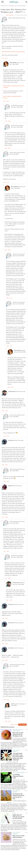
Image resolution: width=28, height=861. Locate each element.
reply (3, 58)
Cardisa (13, 703)
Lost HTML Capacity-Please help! (18, 776)
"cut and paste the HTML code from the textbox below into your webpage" (18, 756)
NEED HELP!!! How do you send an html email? (18, 816)
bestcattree (11, 440)
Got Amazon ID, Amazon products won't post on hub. (18, 796)
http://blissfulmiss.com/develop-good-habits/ (13, 51)
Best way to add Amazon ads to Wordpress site (18, 734)
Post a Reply (22, 724)
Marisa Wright (13, 62)
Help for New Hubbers (18, 772)
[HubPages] (14, 2)
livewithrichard (11, 391)
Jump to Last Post (9, 15)
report (6, 58)
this (17, 64)
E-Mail (14, 813)
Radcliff (10, 485)
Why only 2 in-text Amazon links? (18, 836)
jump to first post (14, 724)
